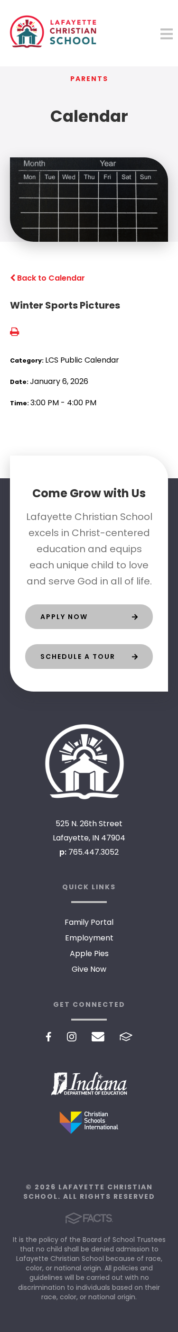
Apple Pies (89, 953)
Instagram (71, 1036)
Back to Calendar (50, 278)
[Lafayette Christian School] (89, 761)
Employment (89, 937)
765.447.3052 (93, 852)
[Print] (14, 332)
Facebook (49, 1036)
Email (98, 1036)
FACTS (126, 1036)
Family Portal (89, 922)
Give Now (89, 969)
